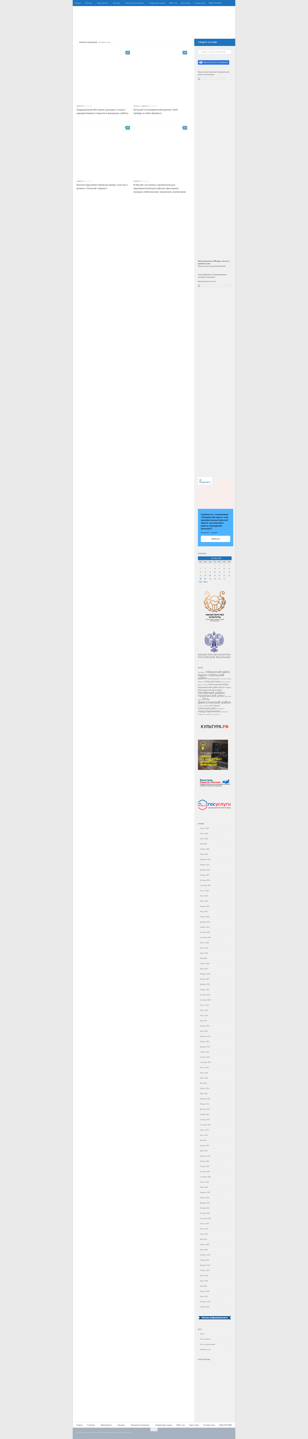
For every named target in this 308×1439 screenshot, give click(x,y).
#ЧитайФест (201, 672)
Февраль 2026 (205, 859)
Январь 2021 (204, 1161)
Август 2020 (204, 1182)
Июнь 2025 (204, 901)
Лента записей (205, 1339)
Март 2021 (204, 1151)
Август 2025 (204, 891)
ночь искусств (208, 714)
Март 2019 (204, 1250)
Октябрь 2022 (205, 1057)
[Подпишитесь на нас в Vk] (228, 42)
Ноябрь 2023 (204, 989)
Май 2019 (203, 1239)
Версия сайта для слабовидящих (215, 62)
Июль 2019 (204, 1229)
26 (200, 579)
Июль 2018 (204, 1276)
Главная (77, 3)
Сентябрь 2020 (205, 1177)
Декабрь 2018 (205, 1265)
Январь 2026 (204, 865)
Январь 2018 (204, 1307)
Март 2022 (204, 1093)
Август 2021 (204, 1130)
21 (210, 575)
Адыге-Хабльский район (211, 676)
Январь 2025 (204, 917)
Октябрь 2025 (205, 880)
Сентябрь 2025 (205, 885)
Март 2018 (204, 1296)
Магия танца (225, 687)
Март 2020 (204, 1187)
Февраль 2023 (205, 1036)
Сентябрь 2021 (205, 1125)
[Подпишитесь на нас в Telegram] (231, 42)
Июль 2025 (204, 896)
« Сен (200, 582)
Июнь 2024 (204, 953)
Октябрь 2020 (205, 1172)
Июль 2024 (204, 948)
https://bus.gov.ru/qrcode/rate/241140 (211, 266)
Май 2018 (203, 1286)
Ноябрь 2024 (204, 927)
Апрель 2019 (204, 1244)
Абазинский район (218, 671)
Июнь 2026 (204, 839)
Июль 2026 (204, 833)
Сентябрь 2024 (205, 937)
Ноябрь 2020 (204, 1166)
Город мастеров (212, 681)
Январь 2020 (204, 1198)
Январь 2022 (204, 1104)
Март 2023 (204, 1031)
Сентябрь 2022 (205, 1062)
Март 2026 (204, 854)
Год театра (223, 679)
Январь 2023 (204, 1041)
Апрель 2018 (204, 1291)
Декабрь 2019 (205, 1203)
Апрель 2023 (204, 1026)
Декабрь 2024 (205, 922)
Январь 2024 (204, 979)
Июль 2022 (204, 1073)
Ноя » (206, 582)
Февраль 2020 (205, 1192)
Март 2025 (204, 911)
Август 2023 (204, 1005)
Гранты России (225, 682)
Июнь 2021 (204, 1135)
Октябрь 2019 (205, 1213)
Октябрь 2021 (205, 1120)
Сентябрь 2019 (205, 1218)
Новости (80, 106)
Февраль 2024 (205, 974)
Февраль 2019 (205, 1255)
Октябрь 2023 (205, 995)
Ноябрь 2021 (204, 1114)
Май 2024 (203, 958)
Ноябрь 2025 (204, 875)
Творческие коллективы (134, 3)
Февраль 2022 (205, 1099)
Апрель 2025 (204, 906)
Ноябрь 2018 (204, 1270)
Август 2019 (204, 1224)
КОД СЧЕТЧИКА (215, 3)
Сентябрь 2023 (205, 1000)
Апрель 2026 (204, 849)
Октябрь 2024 (205, 932)
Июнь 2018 (204, 1281)
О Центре (88, 3)
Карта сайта (185, 3)
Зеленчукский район (218, 684)
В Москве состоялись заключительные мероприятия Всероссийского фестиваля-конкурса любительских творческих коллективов (160, 188)
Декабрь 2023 (205, 984)
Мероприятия (102, 3)
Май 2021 (203, 1140)
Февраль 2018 (205, 1302)
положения (216, 714)
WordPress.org (205, 1349)
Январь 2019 (204, 1260)
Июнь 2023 (204, 1015)
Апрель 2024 (204, 963)
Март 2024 (204, 969)
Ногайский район (211, 693)
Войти (202, 1334)
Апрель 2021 (204, 1145)
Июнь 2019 (204, 1234)
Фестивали (214, 705)
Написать (215, 539)
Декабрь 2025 (205, 870)
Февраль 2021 (205, 1156)
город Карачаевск (209, 711)
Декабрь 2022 (205, 1047)
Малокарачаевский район (210, 690)
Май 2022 (203, 1083)
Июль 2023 (204, 1010)
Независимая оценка (157, 3)
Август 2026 (204, 828)
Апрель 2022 (204, 1088)
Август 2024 (204, 943)
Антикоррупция (213, 679)
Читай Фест (220, 708)
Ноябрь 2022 (204, 1052)
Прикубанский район (211, 695)
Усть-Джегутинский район (214, 700)
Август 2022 (204, 1067)
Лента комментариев (207, 1344)
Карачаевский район (208, 687)
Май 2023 (203, 1021)
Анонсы (137, 106)
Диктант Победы (203, 684)
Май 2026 (203, 844)
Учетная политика (203, 706)
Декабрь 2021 (205, 1109)
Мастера (116, 3)
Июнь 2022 (204, 1078)
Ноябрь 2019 (204, 1208)
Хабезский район (207, 708)
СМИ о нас (173, 3)
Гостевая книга (199, 3)
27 (205, 579)
